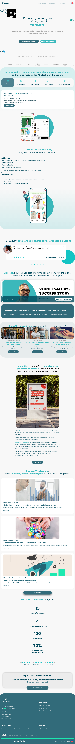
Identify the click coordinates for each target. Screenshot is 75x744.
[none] (72, 3)
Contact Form (66, 741)
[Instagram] (18, 741)
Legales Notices (58, 741)
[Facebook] (15, 741)
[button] (31, 264)
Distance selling (7, 502)
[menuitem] (72, 3)
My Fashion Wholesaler (26, 430)
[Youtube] (21, 741)
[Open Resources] (56, 3)
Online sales (15, 502)
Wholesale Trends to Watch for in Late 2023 (20, 580)
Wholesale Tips (23, 577)
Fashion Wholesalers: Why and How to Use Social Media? (25, 543)
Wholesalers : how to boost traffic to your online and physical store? (29, 505)
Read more (6, 510)
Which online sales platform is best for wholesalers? (17, 729)
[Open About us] (66, 3)
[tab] (7, 82)
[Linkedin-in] (24, 741)
